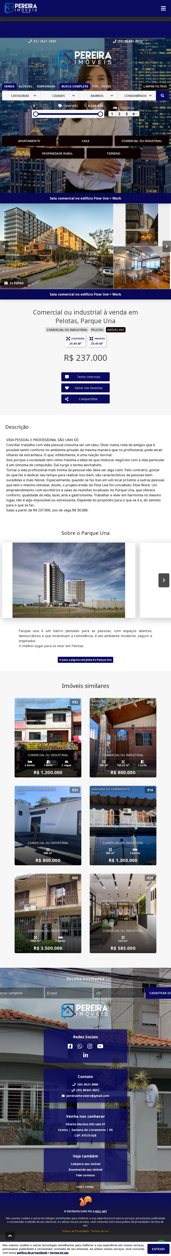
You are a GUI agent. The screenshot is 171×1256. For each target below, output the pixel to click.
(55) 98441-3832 (130, 41)
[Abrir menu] (163, 8)
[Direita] (166, 246)
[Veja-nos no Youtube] (100, 1046)
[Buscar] (162, 95)
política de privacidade (32, 1253)
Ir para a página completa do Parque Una (85, 660)
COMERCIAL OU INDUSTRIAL (142, 141)
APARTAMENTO (29, 141)
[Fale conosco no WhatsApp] (80, 1046)
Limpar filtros (155, 86)
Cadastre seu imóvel (86, 1164)
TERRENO (113, 153)
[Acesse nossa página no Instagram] (89, 1046)
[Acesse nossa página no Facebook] (70, 1046)
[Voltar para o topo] (10, 1236)
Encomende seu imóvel (86, 1169)
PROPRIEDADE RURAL (57, 153)
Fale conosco (85, 1175)
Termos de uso (100, 1231)
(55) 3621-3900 (44, 41)
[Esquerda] (4, 246)
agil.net (101, 1211)
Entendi (158, 1249)
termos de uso (59, 1253)
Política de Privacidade (75, 1231)
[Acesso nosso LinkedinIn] (85, 1055)
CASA (85, 141)
